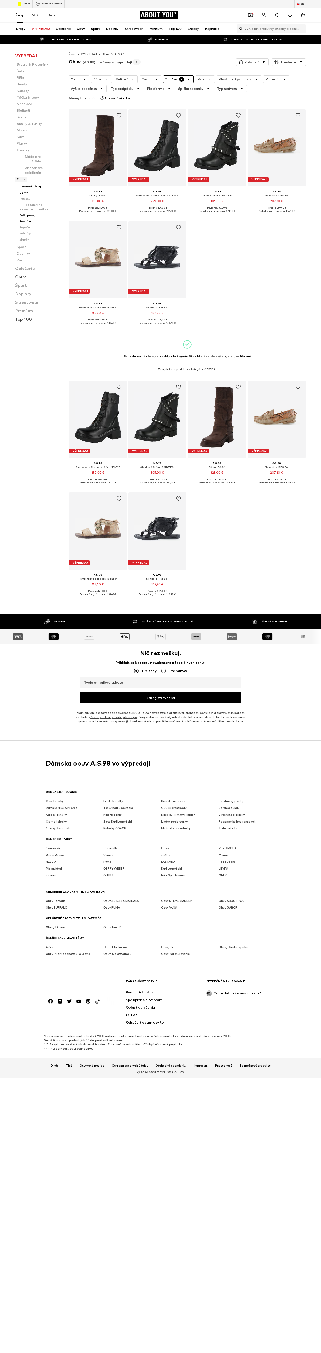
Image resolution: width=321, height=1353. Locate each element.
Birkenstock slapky (232, 815)
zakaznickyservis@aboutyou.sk (124, 721)
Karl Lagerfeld (171, 868)
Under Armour (56, 855)
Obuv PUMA (111, 908)
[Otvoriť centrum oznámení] (277, 15)
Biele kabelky (228, 828)
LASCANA (168, 862)
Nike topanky (112, 815)
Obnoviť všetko (117, 98)
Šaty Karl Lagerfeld (117, 821)
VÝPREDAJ (89, 54)
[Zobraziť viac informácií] (98, 215)
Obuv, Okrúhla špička (233, 947)
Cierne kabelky (56, 821)
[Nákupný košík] (303, 15)
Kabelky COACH (114, 828)
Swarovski (53, 848)
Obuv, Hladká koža (116, 947)
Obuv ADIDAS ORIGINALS (121, 901)
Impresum (201, 1065)
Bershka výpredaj (231, 801)
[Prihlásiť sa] (263, 15)
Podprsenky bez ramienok (237, 821)
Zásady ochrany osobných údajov (113, 717)
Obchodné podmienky (171, 1065)
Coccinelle (110, 848)
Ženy (20, 15)
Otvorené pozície (92, 1065)
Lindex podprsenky (174, 821)
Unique (108, 855)
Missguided (54, 868)
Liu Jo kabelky (113, 801)
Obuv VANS (169, 908)
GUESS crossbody (174, 808)
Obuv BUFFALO (56, 908)
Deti (51, 15)
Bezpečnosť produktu (255, 1065)
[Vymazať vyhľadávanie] (302, 29)
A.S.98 (119, 54)
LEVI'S (223, 868)
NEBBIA (51, 862)
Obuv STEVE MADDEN (176, 901)
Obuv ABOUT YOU (231, 901)
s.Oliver (166, 855)
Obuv (106, 54)
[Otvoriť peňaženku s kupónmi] (250, 15)
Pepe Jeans (227, 862)
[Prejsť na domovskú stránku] (71, 983)
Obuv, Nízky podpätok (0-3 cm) (68, 954)
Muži (35, 15)
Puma (107, 862)
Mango (224, 855)
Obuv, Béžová (55, 927)
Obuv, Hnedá (112, 927)
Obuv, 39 (167, 947)
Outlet (26, 3)
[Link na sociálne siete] (50, 1001)
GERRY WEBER (114, 868)
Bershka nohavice (173, 801)
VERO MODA (228, 848)
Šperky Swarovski (58, 828)
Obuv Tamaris (55, 901)
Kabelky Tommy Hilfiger (178, 815)
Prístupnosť (223, 1065)
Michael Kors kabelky (176, 828)
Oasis (165, 848)
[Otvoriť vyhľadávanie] (240, 29)
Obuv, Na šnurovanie (175, 954)
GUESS (108, 875)
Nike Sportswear (173, 875)
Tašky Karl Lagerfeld (118, 808)
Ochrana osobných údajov (130, 1065)
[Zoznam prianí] (290, 15)
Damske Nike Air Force (61, 808)
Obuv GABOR (228, 908)
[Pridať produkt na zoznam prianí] (119, 115)
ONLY (223, 875)
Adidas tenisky (56, 815)
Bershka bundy (229, 808)
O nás (55, 1065)
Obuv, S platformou (117, 954)
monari (51, 875)
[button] (252, 62)
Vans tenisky (54, 801)
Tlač (69, 1065)
